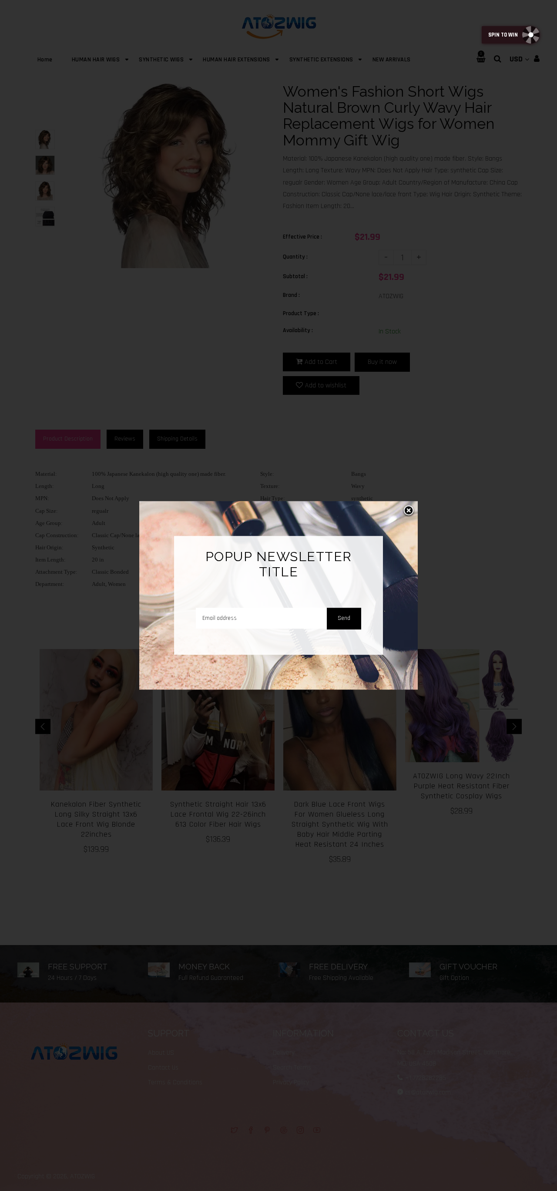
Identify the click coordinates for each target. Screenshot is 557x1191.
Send (344, 618)
